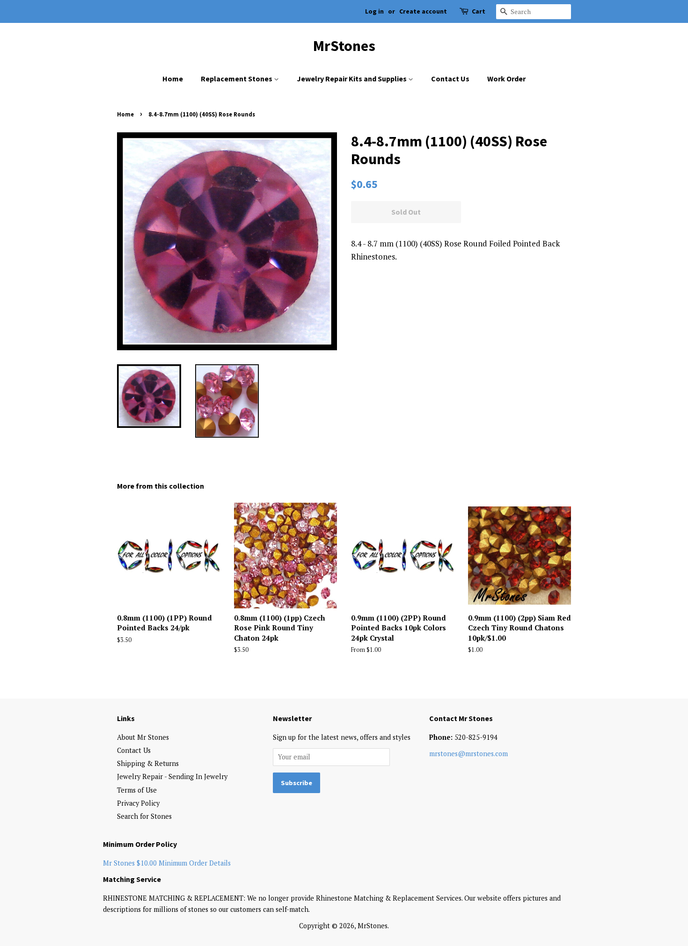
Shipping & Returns (148, 763)
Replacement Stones (237, 78)
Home (172, 78)
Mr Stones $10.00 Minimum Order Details (167, 863)
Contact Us (450, 78)
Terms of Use (137, 790)
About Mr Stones (143, 737)
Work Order (506, 78)
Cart (478, 11)
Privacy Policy (138, 803)
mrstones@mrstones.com (468, 753)
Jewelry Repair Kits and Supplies (352, 78)
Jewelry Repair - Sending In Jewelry (172, 776)
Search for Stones (144, 816)
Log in (374, 11)
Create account (423, 11)
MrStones (344, 46)
